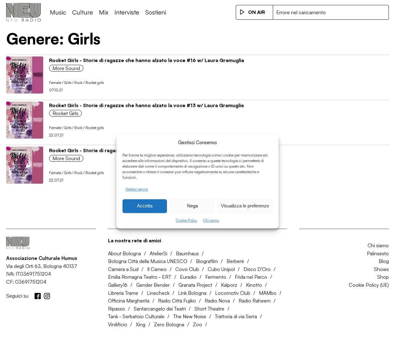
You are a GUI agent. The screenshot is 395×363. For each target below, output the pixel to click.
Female (55, 82)
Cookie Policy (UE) (369, 285)
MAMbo (267, 293)
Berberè (235, 261)
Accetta (144, 206)
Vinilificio (117, 324)
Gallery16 (117, 285)
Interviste (126, 12)
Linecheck (158, 293)
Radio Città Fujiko (177, 301)
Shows (381, 269)
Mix (103, 12)
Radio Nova (217, 301)
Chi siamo (211, 220)
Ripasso (116, 309)
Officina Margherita (128, 301)
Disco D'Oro (257, 269)
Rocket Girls (65, 113)
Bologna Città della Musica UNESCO (147, 261)
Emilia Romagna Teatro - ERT (139, 277)
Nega (192, 206)
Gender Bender (153, 285)
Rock (78, 82)
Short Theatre (209, 309)
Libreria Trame (123, 293)
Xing (140, 324)
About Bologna (124, 253)
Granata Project (195, 285)
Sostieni (155, 12)
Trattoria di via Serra (236, 316)
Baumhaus (187, 253)
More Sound (66, 68)
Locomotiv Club (232, 293)
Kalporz (229, 285)
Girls (67, 82)
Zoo (197, 324)
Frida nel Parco (251, 277)
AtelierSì (158, 253)
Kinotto (254, 285)
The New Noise (189, 316)
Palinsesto (378, 253)
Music (58, 12)
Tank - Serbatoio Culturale (136, 316)
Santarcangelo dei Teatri (160, 309)
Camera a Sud (123, 269)
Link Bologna (192, 293)
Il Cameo (157, 269)
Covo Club (187, 269)
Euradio (188, 277)
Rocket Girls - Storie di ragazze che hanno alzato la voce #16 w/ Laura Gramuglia (146, 60)
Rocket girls (94, 82)
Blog (384, 261)
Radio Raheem (255, 301)
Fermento (215, 277)
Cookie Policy (186, 220)
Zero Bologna (169, 324)
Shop (383, 277)
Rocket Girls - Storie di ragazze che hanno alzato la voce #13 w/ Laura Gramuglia (146, 105)
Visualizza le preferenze (245, 206)
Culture (82, 12)
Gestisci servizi (137, 189)
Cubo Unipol (221, 269)
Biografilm (207, 261)
